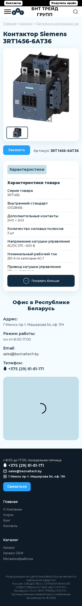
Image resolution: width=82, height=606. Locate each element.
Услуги (8, 515)
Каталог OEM (13, 553)
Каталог (26, 24)
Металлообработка (18, 559)
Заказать (16, 150)
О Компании (12, 509)
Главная (9, 24)
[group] (41, 87)
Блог (6, 520)
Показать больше (45, 281)
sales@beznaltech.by (21, 354)
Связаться (17, 487)
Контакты (13, 3)
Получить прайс (63, 3)
